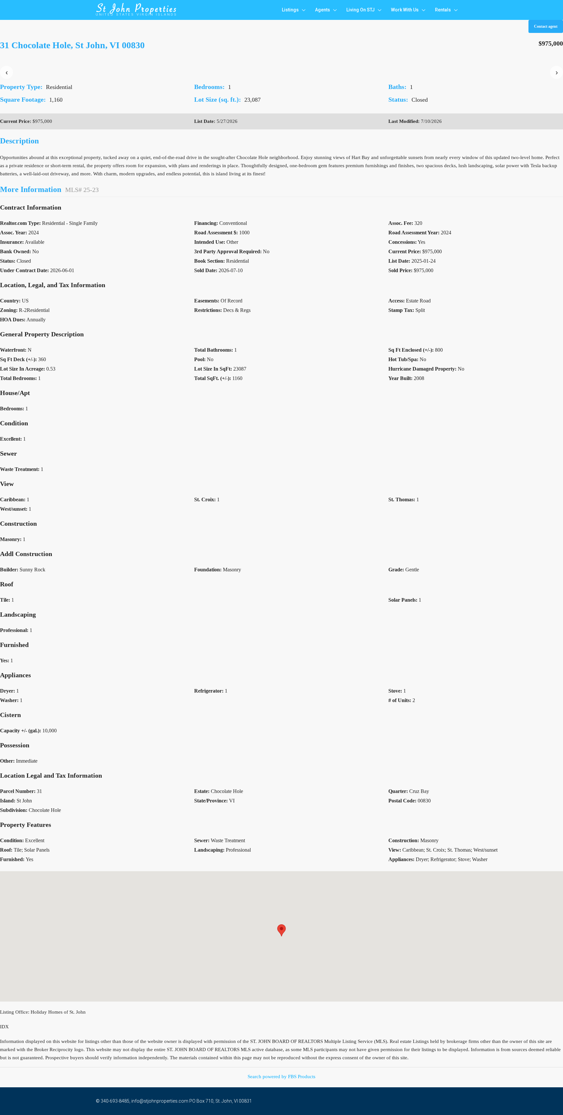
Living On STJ (360, 9)
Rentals (443, 9)
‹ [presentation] (7, 72)
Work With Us (405, 9)
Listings (290, 9)
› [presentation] (557, 72)
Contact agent (545, 26)
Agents (322, 9)
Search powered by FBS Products (281, 1076)
